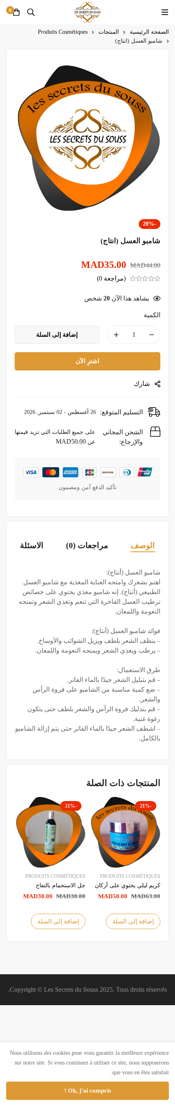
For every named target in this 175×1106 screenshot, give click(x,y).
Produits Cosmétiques (63, 32)
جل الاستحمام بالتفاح (60, 885)
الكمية (152, 314)
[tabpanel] (87, 655)
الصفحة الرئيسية (149, 32)
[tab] (143, 546)
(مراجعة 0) (111, 278)
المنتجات (108, 32)
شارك (142, 383)
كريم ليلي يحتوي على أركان (127, 885)
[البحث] (31, 12)
